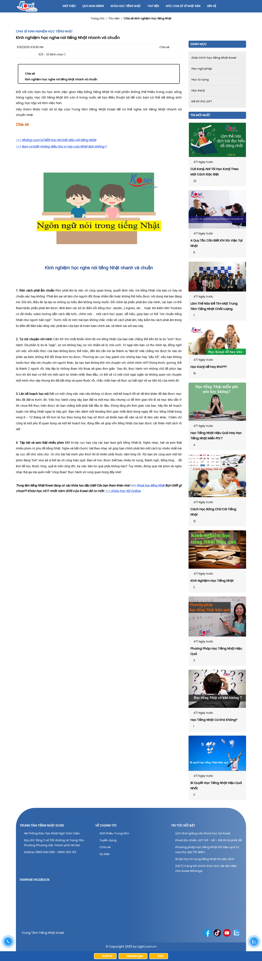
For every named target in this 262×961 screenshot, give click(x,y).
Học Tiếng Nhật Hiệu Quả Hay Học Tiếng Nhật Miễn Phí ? (216, 435)
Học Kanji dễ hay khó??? (208, 367)
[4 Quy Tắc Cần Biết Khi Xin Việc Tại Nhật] (217, 209)
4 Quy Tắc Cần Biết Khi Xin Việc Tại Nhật (216, 243)
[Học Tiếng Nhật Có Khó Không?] (217, 689)
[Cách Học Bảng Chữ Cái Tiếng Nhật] (217, 475)
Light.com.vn (147, 946)
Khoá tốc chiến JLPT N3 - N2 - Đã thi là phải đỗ (208, 840)
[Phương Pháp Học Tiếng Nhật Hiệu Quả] (217, 616)
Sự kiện (105, 854)
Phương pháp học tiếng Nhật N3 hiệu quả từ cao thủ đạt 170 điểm (207, 850)
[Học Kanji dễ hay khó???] (217, 340)
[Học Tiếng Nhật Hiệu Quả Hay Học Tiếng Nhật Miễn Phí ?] (217, 402)
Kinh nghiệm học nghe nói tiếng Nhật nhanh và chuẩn (61, 79)
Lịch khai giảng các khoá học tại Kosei (202, 833)
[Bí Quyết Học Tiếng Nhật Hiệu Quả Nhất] (217, 753)
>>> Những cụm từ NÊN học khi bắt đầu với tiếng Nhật (56, 140)
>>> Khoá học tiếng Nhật (147, 485)
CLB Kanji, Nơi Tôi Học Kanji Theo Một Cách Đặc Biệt (214, 172)
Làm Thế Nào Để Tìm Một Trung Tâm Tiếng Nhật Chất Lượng (214, 306)
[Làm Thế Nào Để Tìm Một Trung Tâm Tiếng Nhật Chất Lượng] (217, 277)
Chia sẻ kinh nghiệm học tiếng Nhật (147, 18)
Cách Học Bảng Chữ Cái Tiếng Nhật (213, 512)
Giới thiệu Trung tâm (115, 833)
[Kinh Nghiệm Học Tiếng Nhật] (217, 549)
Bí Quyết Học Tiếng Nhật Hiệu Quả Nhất (216, 785)
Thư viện (114, 18)
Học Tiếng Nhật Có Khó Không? (213, 720)
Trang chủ (97, 18)
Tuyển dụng (108, 840)
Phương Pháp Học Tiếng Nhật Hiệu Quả (216, 651)
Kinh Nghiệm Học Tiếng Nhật (212, 580)
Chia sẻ (30, 73)
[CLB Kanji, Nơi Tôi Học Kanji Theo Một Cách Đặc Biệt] (217, 140)
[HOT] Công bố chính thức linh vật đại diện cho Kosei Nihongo (206, 869)
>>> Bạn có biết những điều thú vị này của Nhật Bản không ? (61, 146)
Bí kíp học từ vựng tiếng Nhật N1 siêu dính (204, 859)
